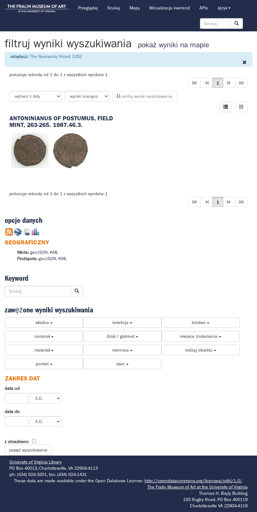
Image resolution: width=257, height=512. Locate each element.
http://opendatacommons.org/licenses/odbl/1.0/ (193, 480)
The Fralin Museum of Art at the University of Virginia (197, 487)
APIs (203, 8)
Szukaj (113, 8)
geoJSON (39, 252)
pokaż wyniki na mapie (173, 45)
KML (54, 252)
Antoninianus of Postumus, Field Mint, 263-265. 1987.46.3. (61, 121)
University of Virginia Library (35, 462)
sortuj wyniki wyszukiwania (146, 96)
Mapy (134, 8)
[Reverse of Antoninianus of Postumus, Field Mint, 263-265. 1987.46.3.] (70, 150)
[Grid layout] (241, 107)
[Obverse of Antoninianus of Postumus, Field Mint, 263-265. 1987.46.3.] (30, 150)
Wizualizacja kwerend (169, 8)
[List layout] (225, 107)
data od (12, 388)
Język (222, 8)
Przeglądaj (88, 8)
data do (12, 411)
